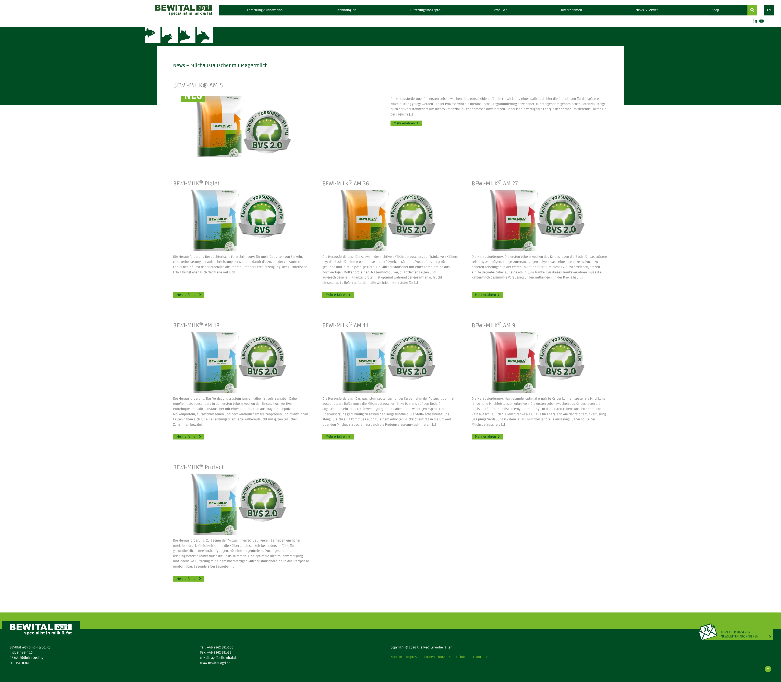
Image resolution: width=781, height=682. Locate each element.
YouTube (482, 657)
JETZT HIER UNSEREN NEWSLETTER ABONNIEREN (739, 634)
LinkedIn (465, 657)
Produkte (500, 10)
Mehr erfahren (404, 123)
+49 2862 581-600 (220, 647)
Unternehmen (571, 10)
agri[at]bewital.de (224, 658)
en (769, 10)
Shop (715, 10)
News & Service (647, 10)
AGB (452, 657)
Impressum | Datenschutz (425, 657)
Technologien (346, 10)
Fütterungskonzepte (425, 10)
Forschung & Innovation (265, 10)
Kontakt (396, 657)
